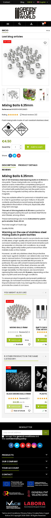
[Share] (10, 156)
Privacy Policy (26, 513)
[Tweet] (14, 156)
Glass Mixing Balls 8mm (18, 393)
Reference (6, 109)
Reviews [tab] (6, 169)
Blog (22, 2)
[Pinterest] (19, 156)
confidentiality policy (16, 438)
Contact (6, 2)
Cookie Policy (38, 513)
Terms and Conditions (11, 513)
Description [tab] (9, 165)
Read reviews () (29, 114)
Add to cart (34, 146)
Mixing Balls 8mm (18, 327)
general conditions (26, 436)
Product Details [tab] (27, 165)
